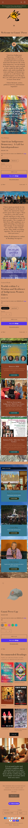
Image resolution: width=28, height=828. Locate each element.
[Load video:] (14, 44)
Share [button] (4, 184)
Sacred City (3, 705)
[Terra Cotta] (6, 625)
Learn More (14, 197)
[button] (2, 2)
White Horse (17, 706)
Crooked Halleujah (5, 728)
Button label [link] (14, 795)
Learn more (22, 184)
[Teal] (16, 625)
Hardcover (14, 160)
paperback (14, 308)
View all (14, 734)
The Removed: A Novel (19, 682)
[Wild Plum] (9, 625)
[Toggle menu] (14, 25)
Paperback (5, 160)
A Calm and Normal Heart (6, 683)
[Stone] (2, 625)
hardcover (5, 308)
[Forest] (12, 625)
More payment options (14, 179)
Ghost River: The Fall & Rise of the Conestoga (21, 730)
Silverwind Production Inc (13, 823)
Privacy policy (16, 824)
